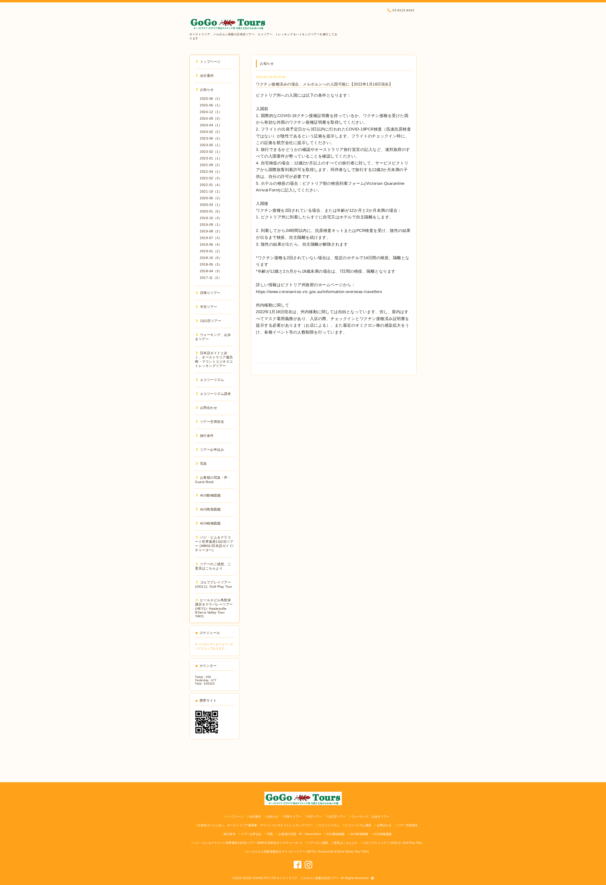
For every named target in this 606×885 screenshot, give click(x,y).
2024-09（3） (211, 118)
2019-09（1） (211, 224)
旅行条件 (207, 436)
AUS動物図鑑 (210, 495)
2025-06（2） (211, 98)
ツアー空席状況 (212, 422)
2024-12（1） (211, 112)
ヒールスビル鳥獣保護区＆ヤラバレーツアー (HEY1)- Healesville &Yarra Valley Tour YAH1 (214, 608)
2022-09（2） (211, 165)
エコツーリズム (212, 380)
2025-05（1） (211, 105)
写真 (203, 463)
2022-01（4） (211, 185)
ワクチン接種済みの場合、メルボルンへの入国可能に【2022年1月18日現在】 (324, 84)
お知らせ (207, 89)
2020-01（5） (211, 211)
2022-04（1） (211, 171)
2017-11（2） (211, 278)
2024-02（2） (211, 132)
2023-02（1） (211, 152)
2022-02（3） (211, 178)
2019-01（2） (211, 251)
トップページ (210, 61)
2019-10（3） (211, 218)
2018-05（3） (211, 264)
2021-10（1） (211, 191)
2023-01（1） (211, 158)
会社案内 (207, 75)
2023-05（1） (211, 145)
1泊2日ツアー (210, 321)
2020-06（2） (211, 198)
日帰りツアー (210, 293)
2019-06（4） (211, 244)
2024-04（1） (211, 125)
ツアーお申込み (212, 450)
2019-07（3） (211, 238)
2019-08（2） (211, 231)
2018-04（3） (211, 271)
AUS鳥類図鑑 (210, 509)
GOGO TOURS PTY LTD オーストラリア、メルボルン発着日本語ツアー (291, 878)
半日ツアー (208, 307)
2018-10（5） (211, 258)
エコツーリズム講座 (215, 394)
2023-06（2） (211, 138)
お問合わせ (208, 408)
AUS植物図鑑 (210, 523)
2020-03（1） (211, 205)
